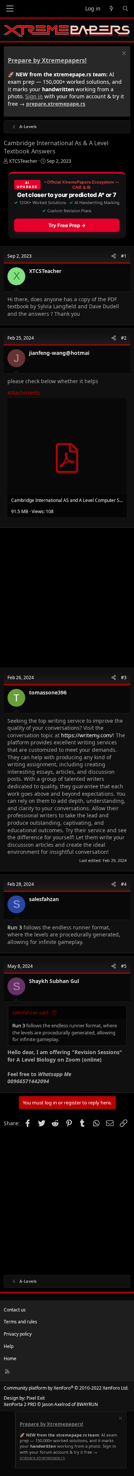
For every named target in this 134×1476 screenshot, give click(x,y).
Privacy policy (18, 1334)
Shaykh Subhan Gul (54, 980)
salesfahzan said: (30, 1012)
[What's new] (111, 8)
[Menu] (9, 9)
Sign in (34, 96)
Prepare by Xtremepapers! (47, 60)
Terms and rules (20, 1321)
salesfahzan (44, 899)
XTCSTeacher (23, 161)
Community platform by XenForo (66, 1388)
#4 (124, 884)
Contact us (15, 1310)
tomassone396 (48, 692)
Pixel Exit (35, 1398)
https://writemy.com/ (87, 735)
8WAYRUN (87, 1404)
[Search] (125, 8)
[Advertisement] (67, 598)
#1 (124, 256)
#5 (124, 966)
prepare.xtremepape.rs (55, 103)
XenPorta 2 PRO (20, 1404)
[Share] (113, 256)
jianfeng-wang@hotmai (59, 352)
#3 (124, 677)
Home (10, 1358)
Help (8, 1346)
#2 (124, 338)
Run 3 (14, 927)
